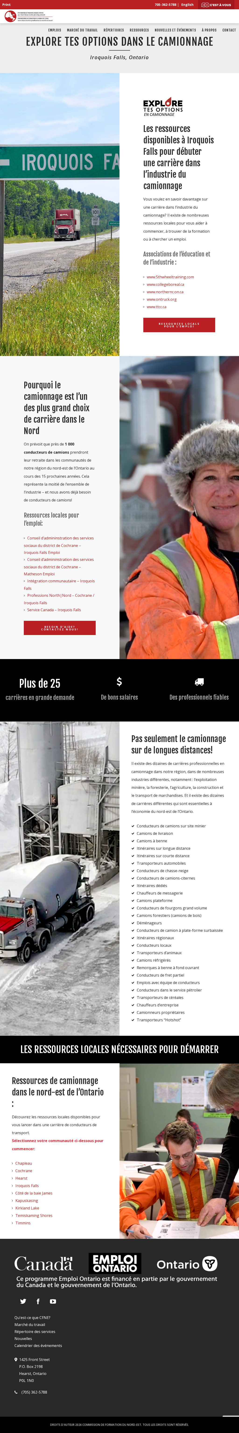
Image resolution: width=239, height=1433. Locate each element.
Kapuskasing (26, 1200)
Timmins (23, 1223)
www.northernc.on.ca (165, 291)
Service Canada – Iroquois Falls (54, 609)
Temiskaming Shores (34, 1215)
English (187, 4)
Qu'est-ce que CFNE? (32, 1317)
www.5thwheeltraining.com (170, 277)
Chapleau (23, 1163)
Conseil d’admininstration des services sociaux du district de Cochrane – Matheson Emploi (59, 567)
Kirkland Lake (27, 1208)
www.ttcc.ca (156, 306)
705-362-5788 (165, 4)
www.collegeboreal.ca (165, 284)
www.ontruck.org (162, 299)
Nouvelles (23, 1338)
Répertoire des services (34, 1331)
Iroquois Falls (27, 1185)
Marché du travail (29, 1324)
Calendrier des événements (38, 1345)
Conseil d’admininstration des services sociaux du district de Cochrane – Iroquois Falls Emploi (59, 545)
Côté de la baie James (34, 1193)
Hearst (21, 1178)
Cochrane (23, 1170)
